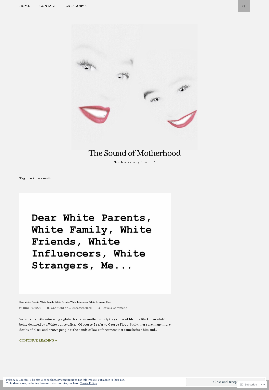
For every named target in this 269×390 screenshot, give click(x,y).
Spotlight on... (60, 308)
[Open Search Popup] (244, 6)
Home (24, 6)
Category (75, 6)
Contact (47, 6)
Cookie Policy (88, 383)
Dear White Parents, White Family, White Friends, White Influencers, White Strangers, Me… (65, 302)
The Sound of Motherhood (134, 153)
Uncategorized (82, 308)
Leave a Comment (114, 308)
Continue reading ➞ (38, 340)
